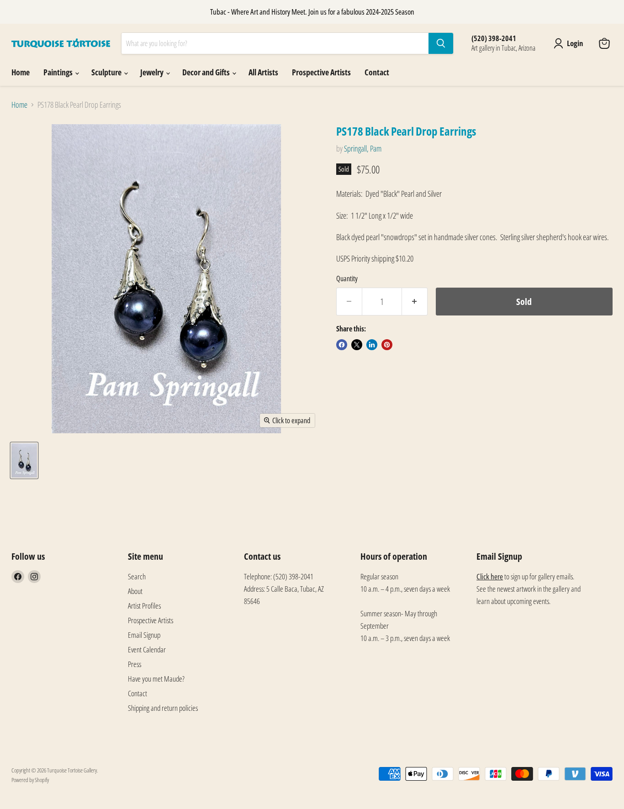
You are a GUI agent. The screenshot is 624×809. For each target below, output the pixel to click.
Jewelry (152, 72)
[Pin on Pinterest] (386, 344)
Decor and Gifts (206, 72)
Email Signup (144, 635)
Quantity (347, 278)
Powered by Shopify (30, 780)
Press (134, 664)
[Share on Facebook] (341, 344)
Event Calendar (147, 649)
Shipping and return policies (163, 708)
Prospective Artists (321, 72)
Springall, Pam (362, 148)
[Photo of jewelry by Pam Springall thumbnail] (24, 460)
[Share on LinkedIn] (371, 344)
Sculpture (107, 72)
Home (20, 72)
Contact (377, 72)
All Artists (263, 72)
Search (137, 576)
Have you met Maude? (156, 678)
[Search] (440, 43)
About (135, 591)
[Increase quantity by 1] (415, 301)
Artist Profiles (144, 605)
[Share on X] (356, 344)
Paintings (58, 72)
